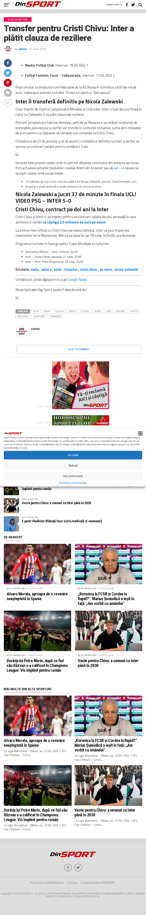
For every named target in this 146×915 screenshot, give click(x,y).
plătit (134, 311)
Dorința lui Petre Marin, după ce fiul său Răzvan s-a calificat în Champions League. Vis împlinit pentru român (81, 487)
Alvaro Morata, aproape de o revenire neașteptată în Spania (37, 596)
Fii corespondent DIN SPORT (98, 882)
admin (22, 49)
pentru (120, 311)
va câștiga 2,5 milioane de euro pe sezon (74, 222)
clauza (59, 311)
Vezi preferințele (73, 476)
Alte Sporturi (16, 588)
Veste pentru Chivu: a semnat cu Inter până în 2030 (56, 503)
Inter (97, 311)
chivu (47, 311)
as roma (105, 269)
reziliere (23, 316)
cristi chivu (88, 269)
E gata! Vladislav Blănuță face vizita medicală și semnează (62, 521)
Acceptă (73, 455)
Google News (77, 279)
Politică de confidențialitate (73, 482)
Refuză (73, 465)
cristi (72, 311)
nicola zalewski (126, 269)
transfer (70, 269)
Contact (72, 882)
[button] (140, 433)
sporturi (39, 316)
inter (58, 269)
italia (35, 269)
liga (108, 311)
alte (36, 311)
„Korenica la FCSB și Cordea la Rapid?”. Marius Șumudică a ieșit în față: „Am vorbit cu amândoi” (106, 599)
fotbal (85, 311)
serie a (46, 269)
